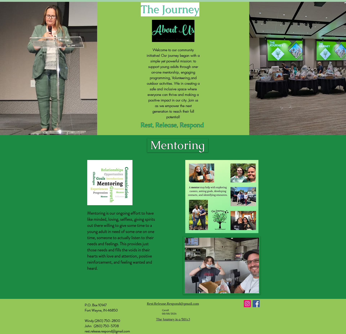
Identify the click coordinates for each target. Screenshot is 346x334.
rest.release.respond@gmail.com (107, 331)
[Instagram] (247, 303)
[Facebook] (256, 303)
